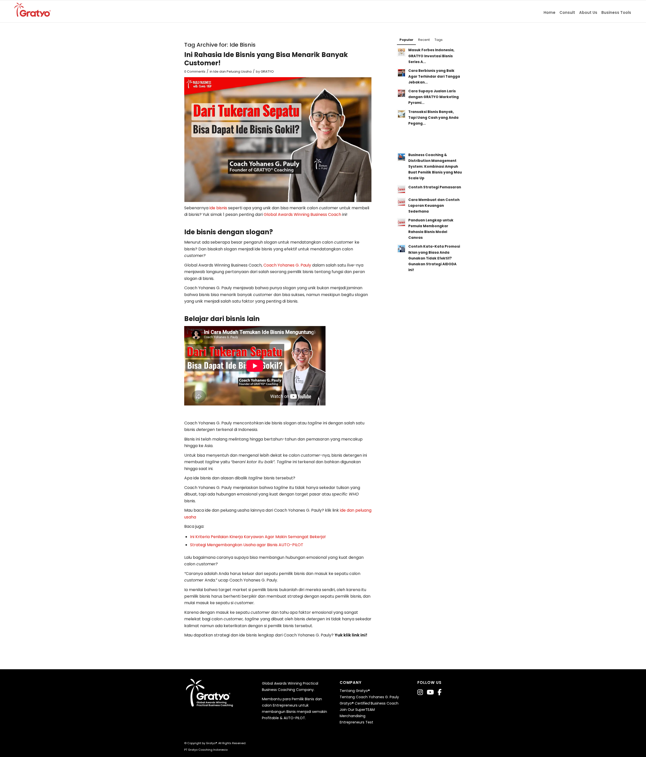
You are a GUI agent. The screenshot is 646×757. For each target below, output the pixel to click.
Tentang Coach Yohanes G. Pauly (369, 697)
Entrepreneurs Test (356, 722)
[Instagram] (420, 692)
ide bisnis (218, 208)
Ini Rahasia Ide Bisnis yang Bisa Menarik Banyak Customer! (266, 59)
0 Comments (194, 71)
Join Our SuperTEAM (357, 709)
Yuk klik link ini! (351, 635)
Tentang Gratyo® (355, 690)
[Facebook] (440, 692)
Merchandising (352, 715)
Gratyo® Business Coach (369, 703)
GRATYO (267, 71)
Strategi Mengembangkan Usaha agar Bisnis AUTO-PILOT (246, 545)
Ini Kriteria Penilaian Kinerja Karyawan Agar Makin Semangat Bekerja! (258, 537)
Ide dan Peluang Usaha (232, 71)
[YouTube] (430, 692)
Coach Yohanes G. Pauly (287, 265)
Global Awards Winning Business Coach (302, 214)
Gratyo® (211, 743)
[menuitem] (549, 11)
